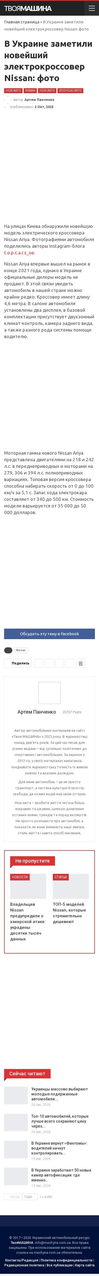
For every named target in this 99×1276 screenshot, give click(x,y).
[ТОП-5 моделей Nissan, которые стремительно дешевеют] (71, 886)
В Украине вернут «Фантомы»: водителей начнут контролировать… (59, 1148)
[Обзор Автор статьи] (49, 693)
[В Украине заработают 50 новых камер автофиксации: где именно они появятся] (16, 1176)
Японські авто (70, 90)
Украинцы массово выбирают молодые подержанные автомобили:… (59, 1094)
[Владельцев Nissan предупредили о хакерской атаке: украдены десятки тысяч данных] (28, 886)
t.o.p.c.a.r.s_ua (19, 252)
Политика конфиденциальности (66, 1260)
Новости (20, 877)
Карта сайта (85, 1265)
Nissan (30, 90)
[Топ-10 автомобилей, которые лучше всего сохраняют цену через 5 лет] (16, 1122)
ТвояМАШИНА (22, 1243)
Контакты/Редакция (21, 1260)
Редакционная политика (24, 1265)
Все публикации (60, 1265)
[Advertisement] (49, 171)
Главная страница (21, 22)
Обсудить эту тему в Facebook (49, 633)
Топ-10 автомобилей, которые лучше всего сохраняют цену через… (60, 1121)
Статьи (61, 877)
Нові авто (13, 90)
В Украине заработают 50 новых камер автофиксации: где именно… (61, 1175)
